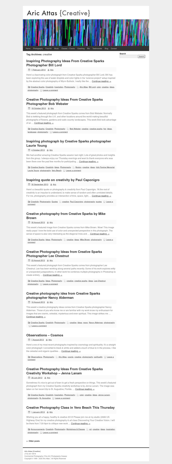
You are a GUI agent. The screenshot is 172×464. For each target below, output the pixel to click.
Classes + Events (68, 48)
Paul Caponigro (76, 201)
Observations (36, 356)
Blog (106, 48)
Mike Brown (85, 239)
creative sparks (95, 128)
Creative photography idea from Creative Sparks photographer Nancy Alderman (63, 295)
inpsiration (110, 429)
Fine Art (48, 48)
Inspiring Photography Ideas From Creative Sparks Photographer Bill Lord (65, 63)
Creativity (49, 86)
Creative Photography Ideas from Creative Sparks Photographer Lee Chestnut (64, 253)
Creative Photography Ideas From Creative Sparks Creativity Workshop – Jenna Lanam (64, 371)
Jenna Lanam (104, 394)
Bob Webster (75, 128)
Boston (78, 167)
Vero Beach (57, 170)
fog (104, 128)
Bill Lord (92, 86)
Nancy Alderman (96, 322)
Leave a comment (50, 90)
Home (28, 48)
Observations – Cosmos (44, 335)
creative (105, 86)
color (99, 86)
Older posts (33, 441)
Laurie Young (33, 170)
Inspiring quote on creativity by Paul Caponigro (63, 179)
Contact (114, 48)
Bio (88, 48)
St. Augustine (45, 398)
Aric (51, 69)
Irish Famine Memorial (105, 167)
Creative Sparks (37, 86)
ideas (112, 86)
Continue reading (101, 81)
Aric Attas (84, 86)
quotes (99, 201)
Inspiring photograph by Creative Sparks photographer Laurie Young (68, 143)
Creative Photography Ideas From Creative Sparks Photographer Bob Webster (64, 101)
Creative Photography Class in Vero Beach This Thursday (70, 407)
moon (85, 322)
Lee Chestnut (99, 280)
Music (56, 48)
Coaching (81, 48)
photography (33, 90)
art (90, 429)
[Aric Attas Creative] (86, 26)
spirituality (98, 356)
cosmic (71, 356)
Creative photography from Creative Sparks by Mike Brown (65, 215)
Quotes (55, 201)
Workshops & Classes (75, 429)
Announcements (38, 429)
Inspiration (58, 86)
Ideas (56, 167)
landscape (32, 131)
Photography (38, 48)
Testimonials (97, 48)
